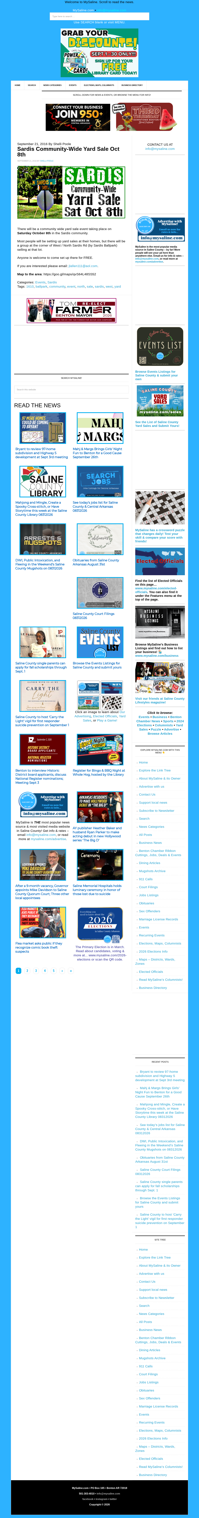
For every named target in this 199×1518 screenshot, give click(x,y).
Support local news (153, 802)
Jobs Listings (149, 895)
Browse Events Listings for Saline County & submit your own (156, 375)
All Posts (145, 835)
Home (143, 762)
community (57, 286)
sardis (99, 286)
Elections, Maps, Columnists (160, 943)
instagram (101, 1499)
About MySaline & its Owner (159, 778)
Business (160, 717)
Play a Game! (107, 720)
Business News (150, 843)
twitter (113, 1499)
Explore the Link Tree (155, 770)
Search (144, 818)
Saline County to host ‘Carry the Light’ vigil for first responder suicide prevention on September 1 (42, 721)
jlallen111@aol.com (83, 266)
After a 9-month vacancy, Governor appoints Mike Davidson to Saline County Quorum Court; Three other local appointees (42, 892)
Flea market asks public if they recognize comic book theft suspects (38, 947)
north (81, 286)
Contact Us (147, 794)
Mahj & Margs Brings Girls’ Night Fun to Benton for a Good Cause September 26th (97, 453)
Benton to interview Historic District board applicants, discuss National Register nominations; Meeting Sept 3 (40, 777)
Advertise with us (151, 786)
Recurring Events (152, 935)
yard (117, 286)
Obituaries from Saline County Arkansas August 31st (96, 562)
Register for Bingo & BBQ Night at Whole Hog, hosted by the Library (99, 772)
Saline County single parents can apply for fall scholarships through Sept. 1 (41, 667)
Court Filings (148, 887)
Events (40, 282)
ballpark (41, 286)
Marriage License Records (158, 919)
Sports (168, 721)
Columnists (164, 725)
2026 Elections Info (153, 951)
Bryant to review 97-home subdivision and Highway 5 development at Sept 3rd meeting (41, 453)
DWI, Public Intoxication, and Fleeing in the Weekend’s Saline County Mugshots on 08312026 (40, 564)
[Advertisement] (71, 349)
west (109, 286)
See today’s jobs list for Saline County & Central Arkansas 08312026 (95, 506)
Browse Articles (160, 734)
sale (90, 286)
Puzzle (156, 729)
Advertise (171, 729)
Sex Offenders (149, 911)
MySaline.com (83, 10)
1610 (30, 286)
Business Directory (153, 988)
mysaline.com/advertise (48, 839)
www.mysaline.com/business (156, 655)
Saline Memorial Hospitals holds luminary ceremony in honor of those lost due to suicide (97, 890)
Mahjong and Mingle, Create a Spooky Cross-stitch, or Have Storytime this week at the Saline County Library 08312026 (41, 509)
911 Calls (146, 879)
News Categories (151, 827)
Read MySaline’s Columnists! (161, 980)
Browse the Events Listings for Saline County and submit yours (97, 665)
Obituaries (146, 903)
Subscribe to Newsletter (156, 811)
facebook (87, 1499)
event (71, 286)
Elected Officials (105, 716)
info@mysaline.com (111, 10)
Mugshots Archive (152, 871)
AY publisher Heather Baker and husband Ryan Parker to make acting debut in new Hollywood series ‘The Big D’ (97, 834)
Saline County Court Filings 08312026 (93, 616)
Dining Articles (149, 863)
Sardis (52, 282)
